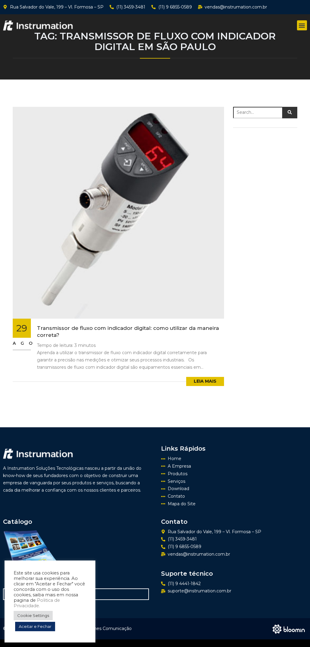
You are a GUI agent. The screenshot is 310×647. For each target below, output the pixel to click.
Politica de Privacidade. (37, 603)
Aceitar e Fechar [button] (35, 626)
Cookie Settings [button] (33, 615)
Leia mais (205, 381)
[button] (302, 25)
